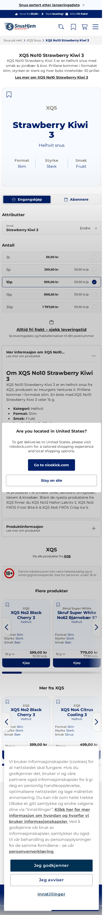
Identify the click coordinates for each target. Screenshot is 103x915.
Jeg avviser (49, 880)
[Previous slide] (6, 634)
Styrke (51, 645)
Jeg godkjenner (49, 865)
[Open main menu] (92, 27)
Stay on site (49, 480)
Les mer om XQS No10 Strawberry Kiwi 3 (49, 82)
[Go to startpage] (22, 27)
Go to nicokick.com (49, 465)
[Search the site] (57, 27)
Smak (50, 649)
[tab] (11, 679)
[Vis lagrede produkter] (70, 27)
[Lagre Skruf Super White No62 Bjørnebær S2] (49, 611)
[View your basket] (81, 27)
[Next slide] (92, 634)
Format (51, 641)
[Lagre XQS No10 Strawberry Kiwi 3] (9, 100)
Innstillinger (50, 894)
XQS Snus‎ (34, 40)
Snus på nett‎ (13, 40)
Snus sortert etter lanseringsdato (47, 5)
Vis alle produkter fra (49, 562)
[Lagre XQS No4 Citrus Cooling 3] (49, 709)
